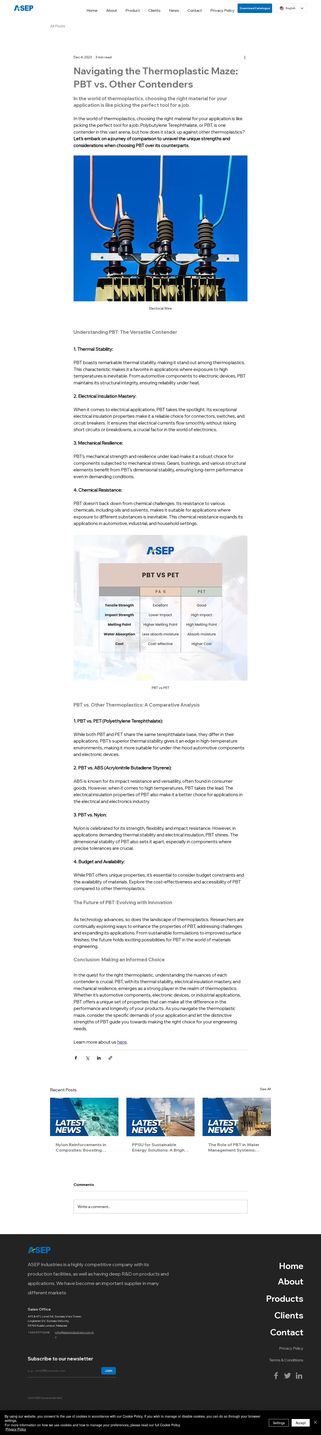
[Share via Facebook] (76, 1058)
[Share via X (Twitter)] (87, 1058)
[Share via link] (110, 1058)
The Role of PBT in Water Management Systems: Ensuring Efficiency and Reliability (233, 1147)
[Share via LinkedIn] (99, 1058)
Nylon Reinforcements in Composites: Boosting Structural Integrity (81, 1147)
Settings (279, 1422)
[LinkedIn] (299, 1375)
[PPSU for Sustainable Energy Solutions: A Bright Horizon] (160, 1117)
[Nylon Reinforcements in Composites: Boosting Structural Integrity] (84, 1117)
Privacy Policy (16, 1429)
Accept (301, 1422)
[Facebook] (276, 1375)
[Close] (315, 1422)
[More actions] (244, 57)
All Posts (57, 26)
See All (265, 1089)
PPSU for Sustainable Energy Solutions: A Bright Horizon (159, 1147)
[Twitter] (287, 1375)
